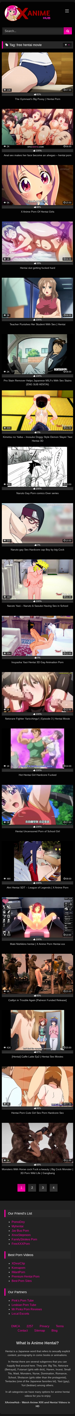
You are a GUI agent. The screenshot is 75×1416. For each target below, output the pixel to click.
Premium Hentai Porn (26, 1276)
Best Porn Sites (22, 1280)
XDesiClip (18, 1263)
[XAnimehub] (31, 14)
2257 (30, 1326)
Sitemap (39, 1330)
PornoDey (18, 1221)
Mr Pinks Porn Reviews (27, 1309)
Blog (55, 1330)
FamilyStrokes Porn (24, 1239)
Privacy (44, 1326)
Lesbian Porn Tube (24, 1304)
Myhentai (17, 1226)
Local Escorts (20, 1313)
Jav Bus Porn (20, 1230)
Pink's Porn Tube (23, 1300)
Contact (23, 1330)
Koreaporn (18, 1267)
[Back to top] (64, 1405)
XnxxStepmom (21, 1235)
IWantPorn (18, 1272)
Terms (60, 1326)
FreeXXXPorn (21, 1243)
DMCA (15, 1326)
